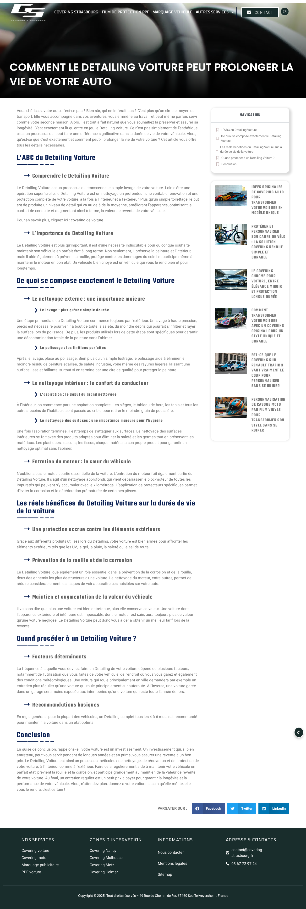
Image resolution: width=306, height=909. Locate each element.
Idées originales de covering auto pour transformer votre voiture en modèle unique (267, 200)
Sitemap (165, 874)
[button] (208, 808)
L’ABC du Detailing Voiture (239, 130)
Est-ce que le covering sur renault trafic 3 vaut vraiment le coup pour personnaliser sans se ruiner (267, 370)
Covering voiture (35, 850)
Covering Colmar (104, 872)
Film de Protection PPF (125, 12)
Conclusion (228, 164)
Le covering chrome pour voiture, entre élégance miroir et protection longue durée (266, 284)
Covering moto (34, 858)
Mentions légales (172, 863)
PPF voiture (31, 872)
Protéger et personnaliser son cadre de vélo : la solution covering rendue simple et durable (268, 242)
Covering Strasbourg (76, 12)
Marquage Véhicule (172, 12)
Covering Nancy (103, 850)
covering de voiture (87, 220)
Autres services (212, 12)
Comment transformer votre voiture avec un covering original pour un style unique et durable (267, 326)
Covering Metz (102, 865)
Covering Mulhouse (106, 858)
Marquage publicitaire (40, 865)
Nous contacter (171, 852)
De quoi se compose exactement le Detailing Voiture (251, 138)
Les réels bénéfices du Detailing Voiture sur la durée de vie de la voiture (251, 149)
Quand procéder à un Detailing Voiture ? (247, 158)
